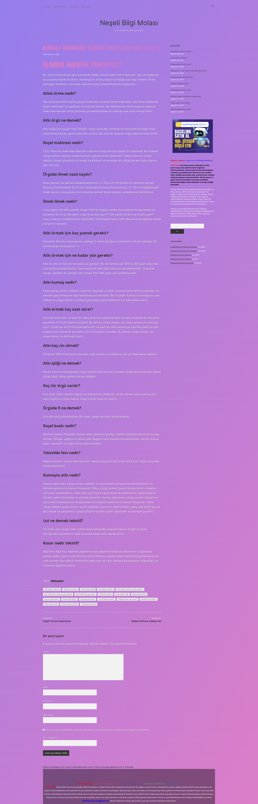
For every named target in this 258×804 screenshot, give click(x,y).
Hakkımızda (85, 7)
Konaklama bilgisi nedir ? (180, 84)
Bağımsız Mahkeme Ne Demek (182, 263)
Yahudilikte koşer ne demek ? (181, 51)
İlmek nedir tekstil (139, 594)
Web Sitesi (48, 715)
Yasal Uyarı (73, 7)
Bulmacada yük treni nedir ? (181, 64)
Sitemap (129, 767)
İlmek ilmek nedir (122, 594)
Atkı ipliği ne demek (52, 589)
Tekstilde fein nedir (88, 604)
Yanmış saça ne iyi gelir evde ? (182, 77)
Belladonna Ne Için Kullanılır (181, 255)
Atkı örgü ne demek (105, 589)
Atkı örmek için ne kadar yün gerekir (58, 594)
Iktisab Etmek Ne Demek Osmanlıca (184, 247)
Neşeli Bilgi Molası (129, 23)
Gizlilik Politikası (59, 7)
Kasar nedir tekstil (69, 599)
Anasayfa (46, 7)
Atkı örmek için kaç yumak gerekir (130, 589)
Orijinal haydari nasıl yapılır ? (181, 109)
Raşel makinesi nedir (69, 604)
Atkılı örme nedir (105, 594)
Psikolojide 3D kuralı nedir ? (181, 90)
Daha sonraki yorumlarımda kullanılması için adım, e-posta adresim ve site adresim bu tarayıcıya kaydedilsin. (98, 730)
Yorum (46, 652)
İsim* (45, 687)
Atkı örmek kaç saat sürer (85, 594)
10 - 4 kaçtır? (50, 738)
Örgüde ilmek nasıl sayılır (127, 599)
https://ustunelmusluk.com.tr (79, 767)
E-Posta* (47, 701)
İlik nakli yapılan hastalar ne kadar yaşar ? (186, 96)
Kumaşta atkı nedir (87, 599)
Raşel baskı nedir (51, 604)
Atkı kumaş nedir (88, 589)
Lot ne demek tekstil (106, 599)
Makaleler (57, 580)
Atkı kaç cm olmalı (70, 589)
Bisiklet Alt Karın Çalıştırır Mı (146, 621)
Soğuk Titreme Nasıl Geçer (57, 621)
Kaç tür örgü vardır (51, 599)
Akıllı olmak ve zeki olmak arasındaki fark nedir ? (189, 71)
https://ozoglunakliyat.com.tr (109, 767)
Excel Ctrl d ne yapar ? (179, 58)
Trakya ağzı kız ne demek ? (181, 103)
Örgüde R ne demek (148, 599)
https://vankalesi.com (54, 767)
